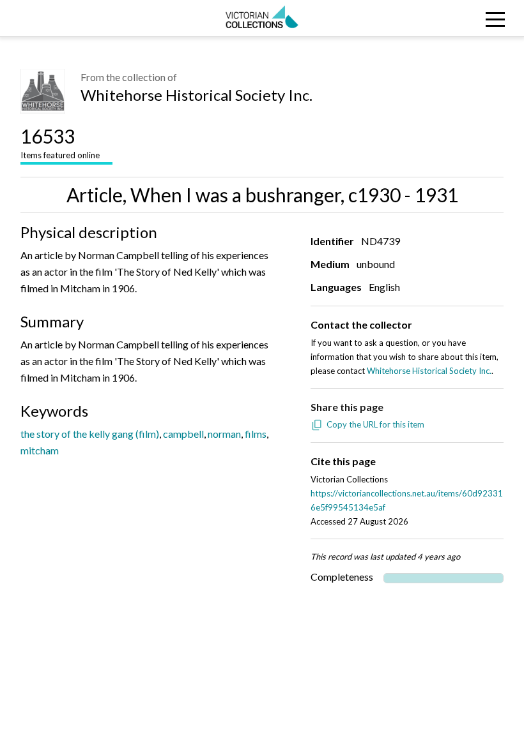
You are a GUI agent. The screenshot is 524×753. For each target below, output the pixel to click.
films (255, 434)
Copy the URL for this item (375, 424)
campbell (183, 434)
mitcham (39, 450)
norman (224, 434)
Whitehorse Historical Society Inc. (196, 95)
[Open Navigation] (458, 18)
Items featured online (60, 142)
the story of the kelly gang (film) (89, 434)
